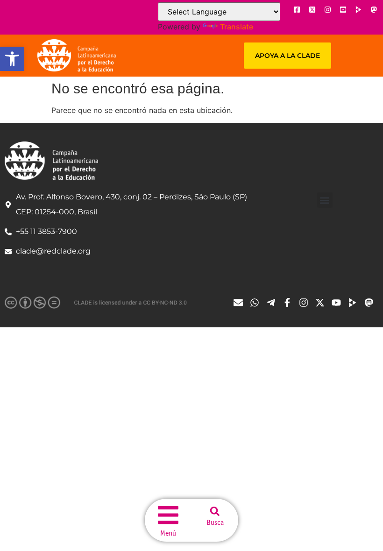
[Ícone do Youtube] (343, 9)
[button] (12, 59)
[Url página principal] (76, 55)
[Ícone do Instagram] (327, 9)
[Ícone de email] (241, 302)
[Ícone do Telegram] (273, 302)
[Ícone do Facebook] (297, 9)
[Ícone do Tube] (355, 302)
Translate (236, 26)
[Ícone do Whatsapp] (257, 302)
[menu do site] (168, 515)
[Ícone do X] (312, 9)
